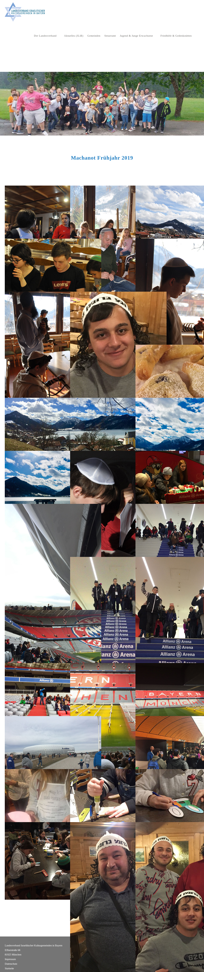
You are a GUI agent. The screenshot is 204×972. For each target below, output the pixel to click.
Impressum (10, 959)
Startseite (9, 968)
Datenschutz (11, 963)
